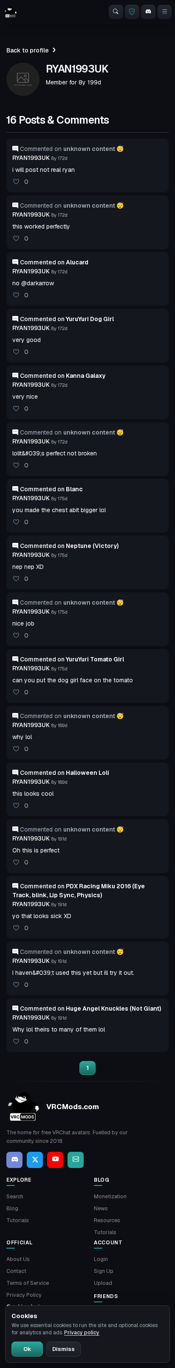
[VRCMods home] (10, 12)
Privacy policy (81, 1332)
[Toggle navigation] (164, 12)
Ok (27, 1349)
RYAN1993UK (31, 158)
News (101, 1208)
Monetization (110, 1196)
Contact (16, 1271)
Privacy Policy (24, 1294)
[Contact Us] (76, 1160)
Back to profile (27, 50)
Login (101, 1259)
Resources (107, 1220)
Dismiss (63, 1349)
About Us (18, 1259)
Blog (12, 1208)
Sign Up (103, 1271)
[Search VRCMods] (116, 12)
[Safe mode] (132, 12)
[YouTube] (55, 1160)
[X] (35, 1160)
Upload (103, 1283)
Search (14, 1196)
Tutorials (17, 1220)
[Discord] (148, 12)
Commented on (54, 262)
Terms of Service (27, 1283)
